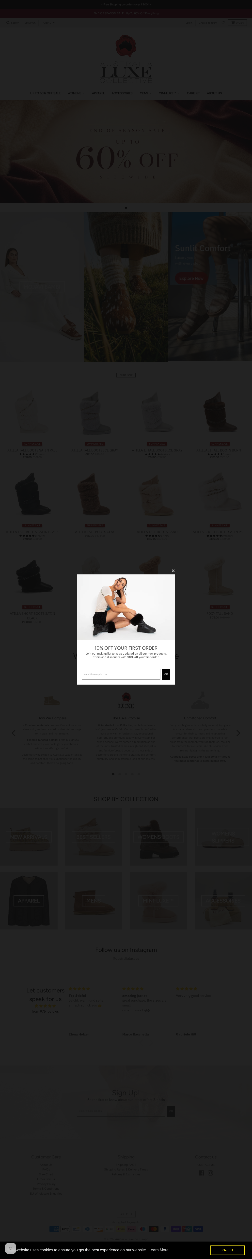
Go (166, 674)
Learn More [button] (159, 1250)
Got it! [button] (227, 1250)
